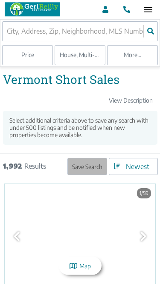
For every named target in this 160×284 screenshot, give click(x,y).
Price (27, 54)
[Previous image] (17, 236)
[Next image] (143, 236)
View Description (131, 100)
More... (132, 54)
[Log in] (105, 9)
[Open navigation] (147, 10)
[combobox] (8, 31)
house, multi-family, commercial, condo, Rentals (82, 54)
